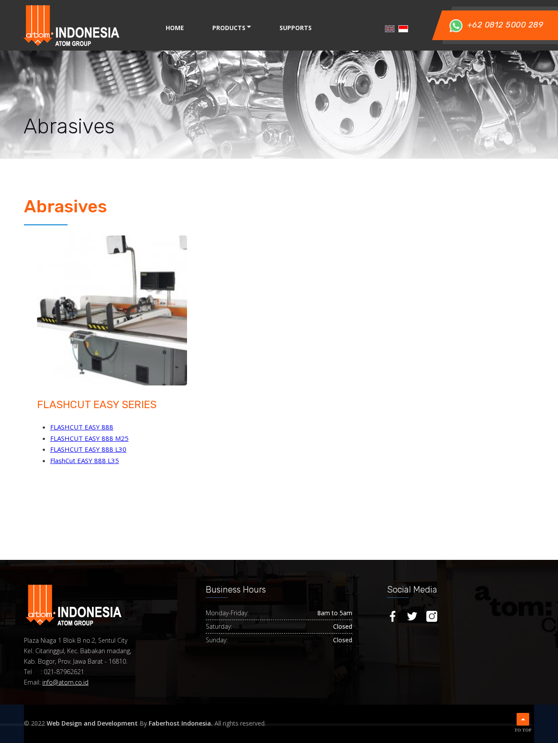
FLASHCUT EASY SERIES (97, 405)
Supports (295, 28)
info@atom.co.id (65, 682)
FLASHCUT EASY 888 (81, 427)
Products (228, 28)
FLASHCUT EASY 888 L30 (88, 449)
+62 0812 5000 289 (505, 25)
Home (175, 28)
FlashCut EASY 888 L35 (84, 460)
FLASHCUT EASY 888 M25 (89, 438)
